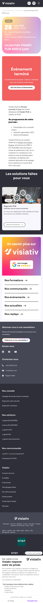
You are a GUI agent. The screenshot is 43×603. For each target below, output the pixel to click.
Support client (10, 375)
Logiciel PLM (6, 434)
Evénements (6, 482)
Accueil (4, 10)
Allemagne (6, 524)
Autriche (13, 524)
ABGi (18, 530)
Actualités (5, 478)
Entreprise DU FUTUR (9, 458)
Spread (13, 532)
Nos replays (12, 314)
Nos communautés (16, 289)
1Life (14, 530)
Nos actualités (13, 306)
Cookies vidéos (8, 592)
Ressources (11, 10)
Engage (8, 21)
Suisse (27, 525)
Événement (19, 10)
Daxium (27, 530)
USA (32, 525)
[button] (21, 264)
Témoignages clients (9, 487)
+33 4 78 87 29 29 (11, 365)
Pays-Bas (31, 524)
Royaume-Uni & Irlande (17, 525)
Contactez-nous (11, 370)
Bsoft (22, 530)
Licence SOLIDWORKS (10, 425)
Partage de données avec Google (14, 586)
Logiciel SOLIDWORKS (10, 420)
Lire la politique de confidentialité (11, 580)
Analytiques (7, 590)
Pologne (38, 524)
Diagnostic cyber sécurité (10, 401)
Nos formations (14, 280)
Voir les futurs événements (21, 87)
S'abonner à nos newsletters (16, 340)
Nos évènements (15, 297)
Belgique (19, 524)
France (25, 524)
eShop (4, 530)
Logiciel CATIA (7, 430)
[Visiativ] (11, 3)
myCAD (9, 530)
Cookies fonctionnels (10, 588)
